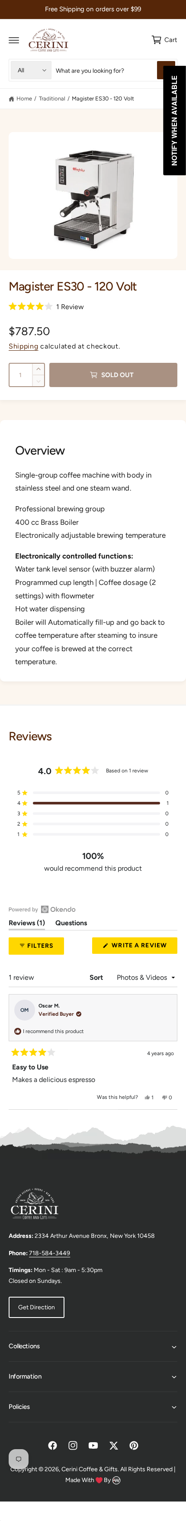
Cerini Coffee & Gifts (89, 1469)
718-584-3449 (49, 1253)
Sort (97, 977)
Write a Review (141, 947)
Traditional (52, 98)
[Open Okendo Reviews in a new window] (42, 909)
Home (24, 98)
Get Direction (36, 1307)
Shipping (23, 346)
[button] (13, 39)
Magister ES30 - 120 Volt (103, 98)
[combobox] (115, 70)
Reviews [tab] (27, 924)
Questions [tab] (71, 924)
